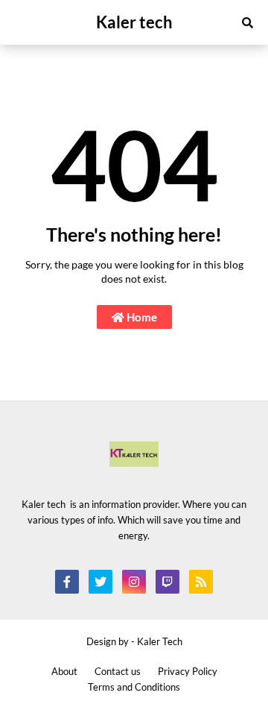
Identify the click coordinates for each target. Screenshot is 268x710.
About (64, 671)
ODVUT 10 (25, 408)
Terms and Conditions (134, 687)
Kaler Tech (159, 641)
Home (140, 317)
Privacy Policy (187, 671)
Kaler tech (134, 22)
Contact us (118, 671)
